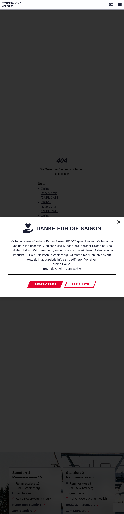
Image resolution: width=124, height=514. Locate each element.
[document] (62, 257)
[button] (119, 222)
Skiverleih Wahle (11, 5)
